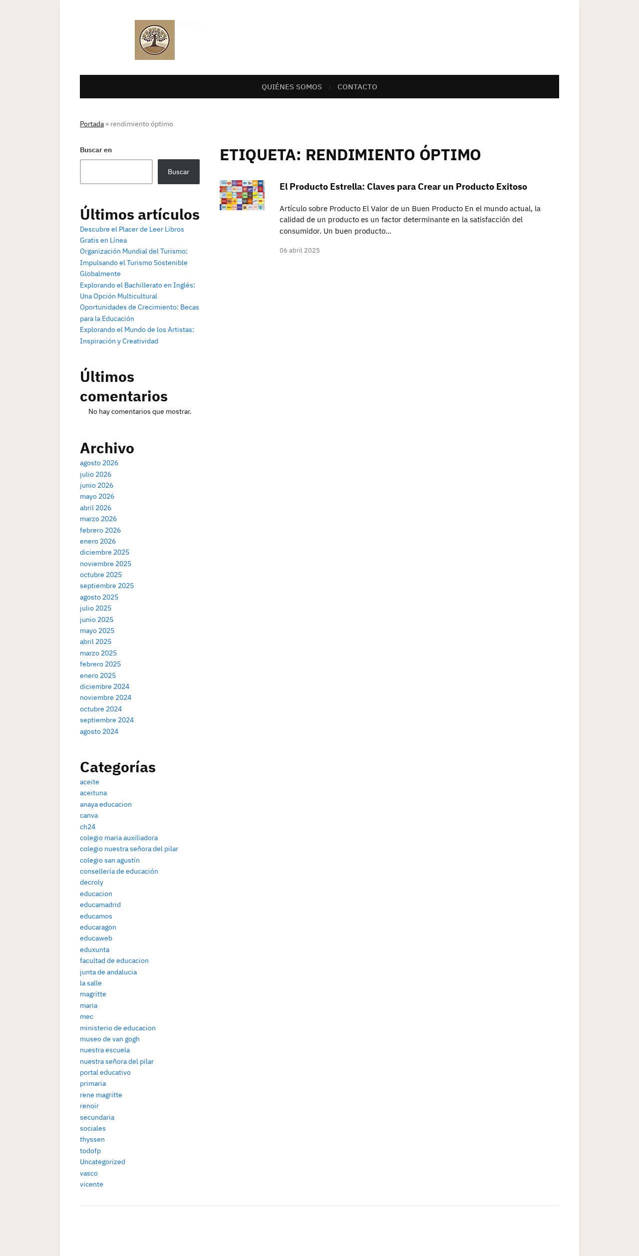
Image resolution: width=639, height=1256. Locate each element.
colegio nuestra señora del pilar (129, 848)
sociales (93, 1128)
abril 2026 (95, 507)
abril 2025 (95, 641)
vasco (89, 1173)
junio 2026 (96, 485)
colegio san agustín (110, 860)
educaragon (98, 927)
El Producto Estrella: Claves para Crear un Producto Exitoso (403, 186)
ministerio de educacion (118, 1027)
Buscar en (96, 149)
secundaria (97, 1117)
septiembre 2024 (107, 719)
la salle (91, 982)
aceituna (93, 792)
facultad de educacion (114, 960)
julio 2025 (95, 608)
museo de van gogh (110, 1038)
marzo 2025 (98, 652)
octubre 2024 (101, 708)
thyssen (92, 1139)
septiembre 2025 (107, 585)
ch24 (87, 826)
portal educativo (105, 1072)
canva (89, 815)
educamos (96, 916)
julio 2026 (95, 474)
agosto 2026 (99, 462)
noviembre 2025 (105, 563)
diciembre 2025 (104, 552)
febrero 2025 (100, 663)
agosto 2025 (99, 597)
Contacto (357, 86)
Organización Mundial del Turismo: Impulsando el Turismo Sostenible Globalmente (134, 262)
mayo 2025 (97, 630)
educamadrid (100, 904)
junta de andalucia (108, 971)
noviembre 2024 (105, 697)
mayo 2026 (97, 496)
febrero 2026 (100, 530)
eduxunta (94, 949)
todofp (90, 1150)
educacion (96, 893)
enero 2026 (98, 541)
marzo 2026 (98, 518)
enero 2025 (98, 675)
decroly (91, 882)
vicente (91, 1184)
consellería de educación (119, 871)
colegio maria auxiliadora (119, 837)
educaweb (96, 938)
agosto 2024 (99, 731)
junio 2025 (96, 619)
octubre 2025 (101, 574)
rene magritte (101, 1094)
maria (88, 1005)
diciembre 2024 (104, 686)
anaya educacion (106, 804)
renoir (89, 1105)
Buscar (178, 171)
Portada (92, 123)
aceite (89, 781)
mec (86, 1016)
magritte (93, 993)
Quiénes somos (292, 86)
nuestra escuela (105, 1049)
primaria (93, 1083)
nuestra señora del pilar (117, 1061)
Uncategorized (102, 1161)
